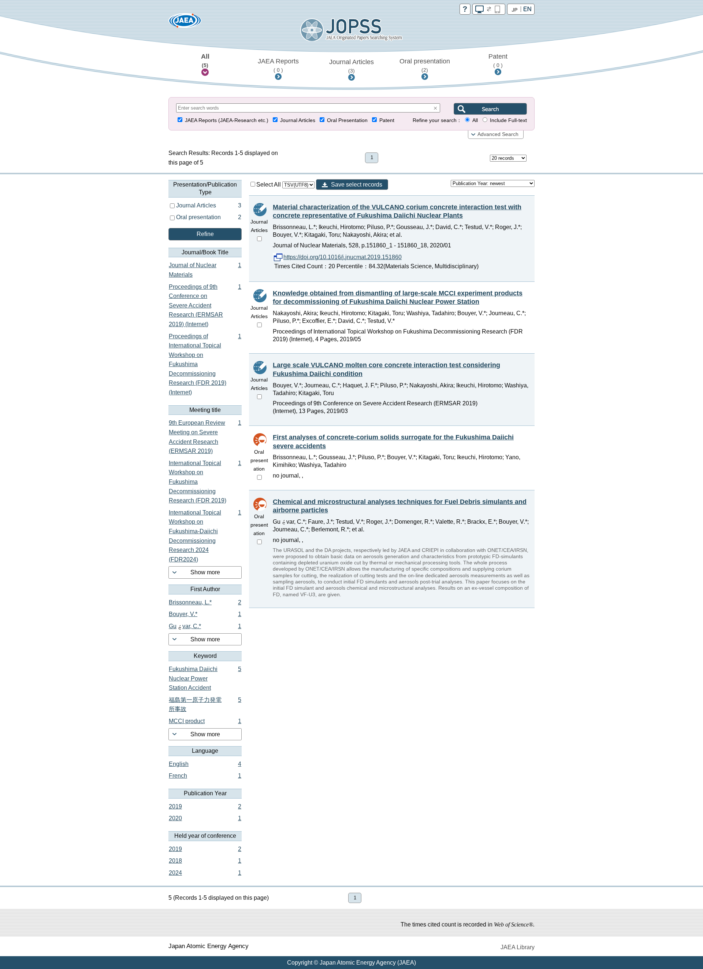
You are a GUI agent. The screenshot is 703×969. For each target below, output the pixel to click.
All (205, 60)
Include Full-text (508, 120)
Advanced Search (497, 134)
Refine (205, 234)
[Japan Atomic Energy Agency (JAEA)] (184, 23)
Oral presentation (424, 65)
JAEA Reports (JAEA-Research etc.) (226, 120)
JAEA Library (518, 947)
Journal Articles (351, 66)
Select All (269, 184)
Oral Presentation (347, 120)
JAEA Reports (278, 65)
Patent (497, 60)
